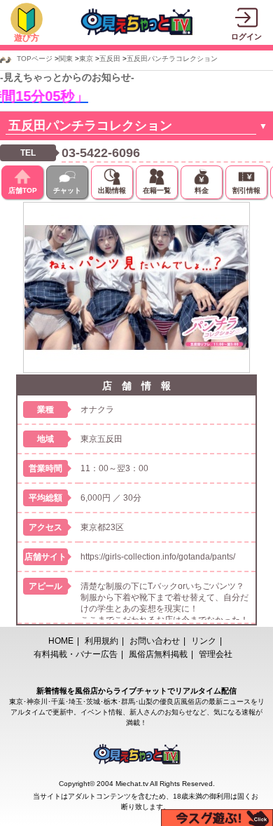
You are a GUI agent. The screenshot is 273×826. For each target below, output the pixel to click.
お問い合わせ (155, 641)
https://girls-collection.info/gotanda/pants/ (157, 557)
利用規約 (101, 641)
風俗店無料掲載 (158, 654)
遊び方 (26, 38)
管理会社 (215, 654)
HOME (61, 641)
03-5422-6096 (101, 153)
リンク (203, 641)
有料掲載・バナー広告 (76, 654)
